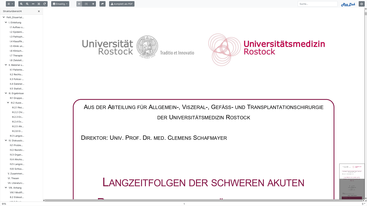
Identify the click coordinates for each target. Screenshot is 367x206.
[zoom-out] (27, 4)
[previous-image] (79, 4)
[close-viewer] (362, 4)
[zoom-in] (21, 4)
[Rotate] (45, 4)
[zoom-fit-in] (39, 4)
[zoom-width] (33, 4)
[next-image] (93, 4)
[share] (102, 4)
